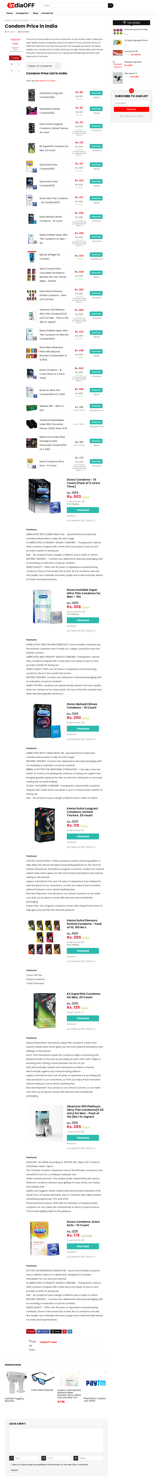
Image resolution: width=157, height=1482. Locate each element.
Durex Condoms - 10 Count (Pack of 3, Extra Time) (52, 374)
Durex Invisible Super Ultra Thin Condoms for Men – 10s (54, 239)
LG (125, 45)
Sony (126, 34)
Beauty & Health (21, 20)
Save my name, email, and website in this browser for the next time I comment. (50, 1464)
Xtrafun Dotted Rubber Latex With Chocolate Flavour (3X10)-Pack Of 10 (53, 424)
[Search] (110, 5)
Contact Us (47, 13)
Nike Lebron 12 (130, 73)
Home (10, 13)
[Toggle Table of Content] (56, 66)
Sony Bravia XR (131, 51)
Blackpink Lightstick (133, 62)
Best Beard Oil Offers (45, 80)
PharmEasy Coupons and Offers (95, 1399)
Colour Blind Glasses (42, 1390)
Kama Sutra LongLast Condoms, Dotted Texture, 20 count (54, 128)
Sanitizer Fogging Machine (14, 1399)
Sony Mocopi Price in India (136, 29)
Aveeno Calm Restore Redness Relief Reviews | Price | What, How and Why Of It (69, 1394)
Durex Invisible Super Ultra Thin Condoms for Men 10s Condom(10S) (54, 334)
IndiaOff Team (15, 49)
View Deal (83, 510)
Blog (35, 13)
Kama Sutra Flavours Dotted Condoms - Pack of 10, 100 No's (53, 295)
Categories (22, 13)
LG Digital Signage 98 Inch (136, 40)
